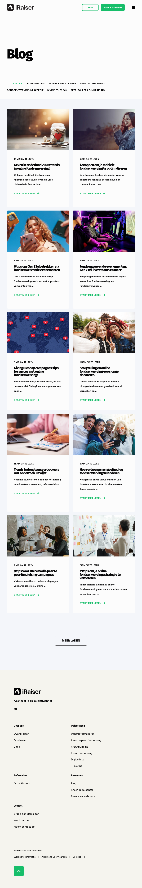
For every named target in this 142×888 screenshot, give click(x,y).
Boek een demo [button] (113, 7)
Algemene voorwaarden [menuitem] (54, 857)
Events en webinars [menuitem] (83, 796)
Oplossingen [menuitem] (78, 726)
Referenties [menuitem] (20, 775)
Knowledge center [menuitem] (82, 789)
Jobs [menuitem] (17, 746)
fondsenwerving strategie (25, 90)
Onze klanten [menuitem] (22, 783)
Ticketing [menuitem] (76, 765)
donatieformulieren (62, 83)
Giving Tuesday (57, 90)
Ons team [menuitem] (19, 740)
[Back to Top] (19, 871)
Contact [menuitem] (18, 806)
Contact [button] (90, 7)
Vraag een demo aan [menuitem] (26, 813)
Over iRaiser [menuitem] (21, 733)
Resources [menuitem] (77, 775)
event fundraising (92, 83)
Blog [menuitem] (73, 783)
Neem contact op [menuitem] (24, 826)
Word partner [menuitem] (22, 820)
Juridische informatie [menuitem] (25, 857)
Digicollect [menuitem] (77, 759)
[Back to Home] (20, 7)
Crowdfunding (35, 83)
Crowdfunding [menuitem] (79, 746)
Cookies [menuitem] (77, 857)
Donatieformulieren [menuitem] (83, 733)
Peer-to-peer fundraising (88, 90)
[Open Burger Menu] (133, 7)
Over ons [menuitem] (19, 726)
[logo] (27, 691)
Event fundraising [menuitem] (81, 753)
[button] (71, 641)
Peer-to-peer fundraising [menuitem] (86, 740)
